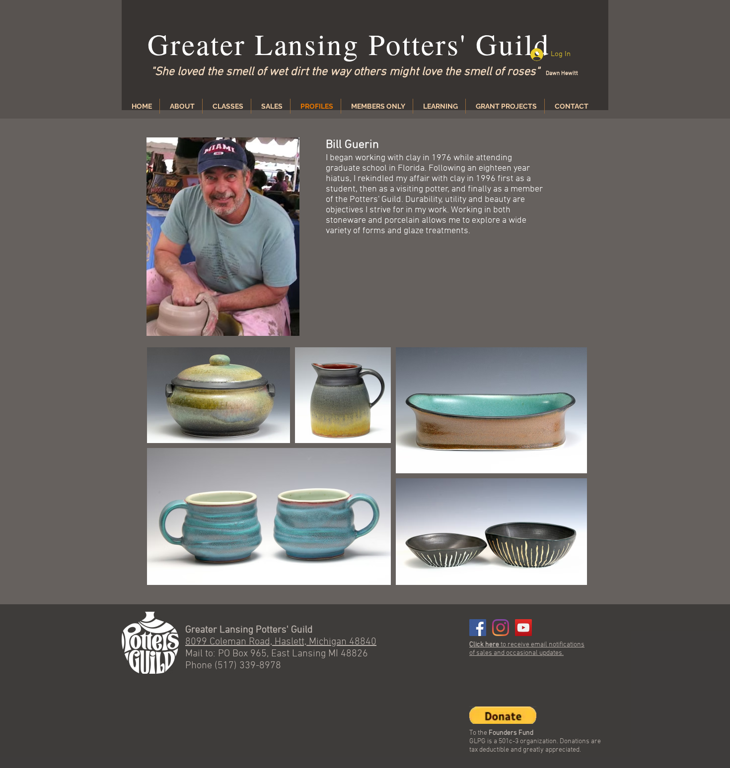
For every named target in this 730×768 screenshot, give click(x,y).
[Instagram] (500, 627)
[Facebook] (477, 627)
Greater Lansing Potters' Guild (348, 44)
